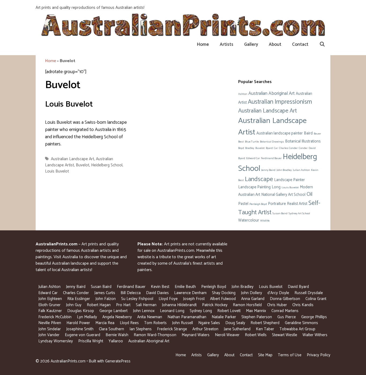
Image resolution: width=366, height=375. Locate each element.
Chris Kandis (302, 305)
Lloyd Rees (129, 323)
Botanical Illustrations (303, 141)
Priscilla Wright (90, 341)
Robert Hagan (99, 305)
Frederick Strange (172, 329)
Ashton (242, 94)
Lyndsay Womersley (55, 341)
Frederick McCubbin (55, 317)
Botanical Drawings (272, 141)
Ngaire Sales (209, 323)
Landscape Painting (254, 187)
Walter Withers (314, 335)
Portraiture (277, 204)
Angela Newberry (117, 317)
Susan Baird (279, 213)
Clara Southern (111, 329)
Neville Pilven (49, 323)
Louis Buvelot (69, 104)
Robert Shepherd (265, 323)
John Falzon (105, 298)
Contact (300, 44)
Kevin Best (160, 286)
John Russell (182, 323)
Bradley (249, 148)
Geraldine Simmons (301, 323)
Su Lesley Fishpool (137, 298)
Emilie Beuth (185, 286)
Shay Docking (224, 293)
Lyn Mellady (87, 317)
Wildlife (265, 220)
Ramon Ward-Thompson (155, 335)
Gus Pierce (286, 317)
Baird (308, 133)
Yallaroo (116, 341)
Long (276, 187)
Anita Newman (149, 317)
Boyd (241, 148)
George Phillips (314, 317)
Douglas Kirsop (80, 311)
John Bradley (284, 170)
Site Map (265, 355)
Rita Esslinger (78, 298)
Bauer (317, 133)
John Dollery (251, 293)
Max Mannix (256, 311)
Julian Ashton (301, 170)
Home (203, 44)
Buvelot (82, 165)
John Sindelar (49, 329)
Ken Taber (265, 329)
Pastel (243, 204)
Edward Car (253, 158)
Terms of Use (289, 355)
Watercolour (248, 220)
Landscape (259, 179)
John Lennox (144, 311)
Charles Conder (288, 148)
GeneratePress (117, 361)
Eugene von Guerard (82, 335)
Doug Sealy (235, 323)
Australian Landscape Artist (272, 126)
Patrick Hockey (214, 305)
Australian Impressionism (280, 102)
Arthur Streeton (205, 329)
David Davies (157, 293)
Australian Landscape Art (72, 159)
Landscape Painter (289, 180)
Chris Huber (277, 305)
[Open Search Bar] (322, 44)
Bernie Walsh (117, 335)
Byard (269, 148)
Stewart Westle (284, 335)
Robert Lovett (229, 311)
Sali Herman (146, 305)
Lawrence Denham (190, 293)
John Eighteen (50, 298)
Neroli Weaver (227, 335)
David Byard (298, 286)
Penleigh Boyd (258, 204)
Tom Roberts (155, 323)
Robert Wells (256, 335)
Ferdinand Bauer (271, 158)
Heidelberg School (106, 165)
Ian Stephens (140, 329)
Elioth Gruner (49, 305)
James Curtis (104, 293)
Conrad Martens (284, 311)
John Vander (48, 335)
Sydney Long (201, 311)
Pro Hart (123, 305)
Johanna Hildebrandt (179, 305)
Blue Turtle (252, 141)
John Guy (73, 305)
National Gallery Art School (283, 195)
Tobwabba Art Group (297, 329)
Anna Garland (252, 298)
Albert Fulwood (223, 298)
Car (276, 148)
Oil (309, 194)
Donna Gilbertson (285, 298)
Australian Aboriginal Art (271, 93)
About (275, 44)
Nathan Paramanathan (186, 317)
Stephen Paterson (256, 317)
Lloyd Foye (168, 298)
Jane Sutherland (237, 329)
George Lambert (113, 311)
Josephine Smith (80, 329)
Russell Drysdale (308, 293)
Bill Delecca (131, 293)
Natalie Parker (224, 317)
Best (241, 141)
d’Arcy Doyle (278, 293)
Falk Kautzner (50, 311)
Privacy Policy (318, 355)
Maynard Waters (196, 335)
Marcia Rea (104, 323)
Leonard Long (172, 311)
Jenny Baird (268, 170)
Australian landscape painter (279, 133)
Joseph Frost (194, 298)
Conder (303, 148)
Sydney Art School (299, 213)
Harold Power (78, 323)
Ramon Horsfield (247, 305)
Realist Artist (297, 204)
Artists (226, 44)
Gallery (251, 44)
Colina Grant (315, 298)
